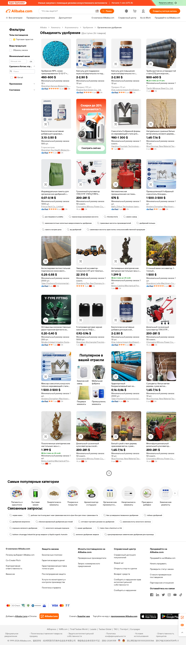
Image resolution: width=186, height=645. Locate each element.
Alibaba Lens (21, 616)
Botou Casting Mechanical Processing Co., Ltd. (126, 285)
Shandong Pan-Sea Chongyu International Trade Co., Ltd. (91, 283)
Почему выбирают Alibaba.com (20, 555)
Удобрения (88, 27)
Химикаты (55, 27)
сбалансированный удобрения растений (56, 522)
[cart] (135, 11)
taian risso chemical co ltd (111, 528)
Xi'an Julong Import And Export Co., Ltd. (126, 90)
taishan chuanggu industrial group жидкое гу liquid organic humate (39, 534)
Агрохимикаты (71, 27)
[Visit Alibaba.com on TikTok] (181, 595)
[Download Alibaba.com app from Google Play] (170, 616)
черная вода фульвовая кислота (85, 217)
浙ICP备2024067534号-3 (167, 640)
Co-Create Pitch (13, 560)
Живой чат (119, 563)
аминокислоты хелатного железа (137, 522)
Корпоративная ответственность (14, 567)
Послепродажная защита (54, 574)
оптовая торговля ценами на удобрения (97, 522)
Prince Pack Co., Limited (52, 206)
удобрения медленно (21, 522)
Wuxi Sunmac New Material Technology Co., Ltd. (161, 146)
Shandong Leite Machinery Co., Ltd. (161, 283)
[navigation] (22, 250)
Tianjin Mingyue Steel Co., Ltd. (159, 88)
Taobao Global (105, 629)
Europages (135, 629)
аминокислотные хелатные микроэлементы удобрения (68, 223)
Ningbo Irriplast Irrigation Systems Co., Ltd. (56, 342)
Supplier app (83, 616)
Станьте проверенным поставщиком (160, 575)
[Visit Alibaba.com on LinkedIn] (157, 595)
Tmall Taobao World (78, 629)
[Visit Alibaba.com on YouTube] (175, 595)
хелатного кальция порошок (57, 528)
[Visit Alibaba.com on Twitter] (163, 595)
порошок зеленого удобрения (24, 528)
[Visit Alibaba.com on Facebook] (151, 595)
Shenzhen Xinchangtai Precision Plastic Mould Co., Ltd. (91, 342)
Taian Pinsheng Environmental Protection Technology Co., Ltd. (56, 283)
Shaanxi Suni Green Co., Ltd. (88, 90)
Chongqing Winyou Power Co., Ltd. (91, 206)
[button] (97, 11)
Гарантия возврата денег (53, 560)
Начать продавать (158, 563)
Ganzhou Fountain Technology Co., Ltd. (126, 146)
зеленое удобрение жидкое (87, 534)
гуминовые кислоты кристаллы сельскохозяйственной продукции (117, 230)
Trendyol (124, 629)
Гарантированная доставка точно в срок (54, 567)
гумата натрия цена (53, 230)
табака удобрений (154, 515)
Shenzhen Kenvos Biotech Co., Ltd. (56, 86)
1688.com (63, 629)
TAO (116, 629)
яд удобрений (75, 230)
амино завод (131, 217)
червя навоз (17, 515)
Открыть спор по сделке (125, 568)
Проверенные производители (92, 558)
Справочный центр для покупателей (125, 556)
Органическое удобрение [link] (109, 27)
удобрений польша (147, 223)
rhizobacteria (112, 217)
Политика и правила (51, 587)
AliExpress (51, 629)
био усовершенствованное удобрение (122, 515)
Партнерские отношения (162, 583)
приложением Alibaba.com (124, 616)
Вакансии (10, 574)
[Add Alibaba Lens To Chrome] (49, 616)
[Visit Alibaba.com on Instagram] (169, 595)
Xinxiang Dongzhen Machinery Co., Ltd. (161, 206)
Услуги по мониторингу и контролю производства (54, 580)
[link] (182, 617)
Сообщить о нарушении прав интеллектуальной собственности (127, 582)
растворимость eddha (54, 217)
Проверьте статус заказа (162, 569)
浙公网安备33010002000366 (140, 640)
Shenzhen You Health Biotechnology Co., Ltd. (56, 150)
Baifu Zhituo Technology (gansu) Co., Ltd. (126, 206)
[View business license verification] (119, 640)
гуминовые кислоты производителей (115, 223)
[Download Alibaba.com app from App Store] (149, 616)
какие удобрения (85, 528)
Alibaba (43, 27)
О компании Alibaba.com (18, 549)
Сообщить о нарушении (125, 590)
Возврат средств (122, 574)
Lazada (93, 629)
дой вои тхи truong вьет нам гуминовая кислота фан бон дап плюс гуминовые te (64, 515)
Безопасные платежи (52, 555)
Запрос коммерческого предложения (89, 564)
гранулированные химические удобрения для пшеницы (130, 534)
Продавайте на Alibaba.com (162, 558)
